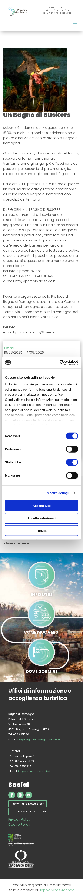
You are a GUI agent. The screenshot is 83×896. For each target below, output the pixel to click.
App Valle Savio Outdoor (28, 811)
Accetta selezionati (41, 518)
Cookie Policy (19, 824)
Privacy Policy (19, 819)
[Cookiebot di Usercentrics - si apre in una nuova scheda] (59, 362)
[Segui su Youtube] (28, 795)
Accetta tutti (42, 506)
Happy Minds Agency (56, 890)
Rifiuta (41, 530)
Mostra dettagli (58, 493)
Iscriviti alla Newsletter (27, 804)
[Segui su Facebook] (11, 795)
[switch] (72, 449)
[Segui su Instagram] (20, 795)
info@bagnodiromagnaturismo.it (39, 739)
